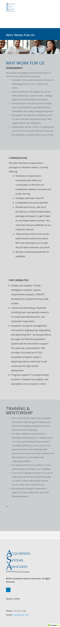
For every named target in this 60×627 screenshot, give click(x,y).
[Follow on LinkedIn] (8, 590)
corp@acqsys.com (21, 614)
